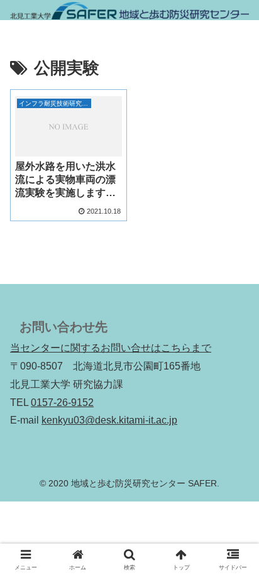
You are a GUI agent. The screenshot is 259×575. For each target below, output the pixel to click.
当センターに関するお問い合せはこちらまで (110, 347)
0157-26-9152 (62, 402)
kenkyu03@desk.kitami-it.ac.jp (109, 420)
